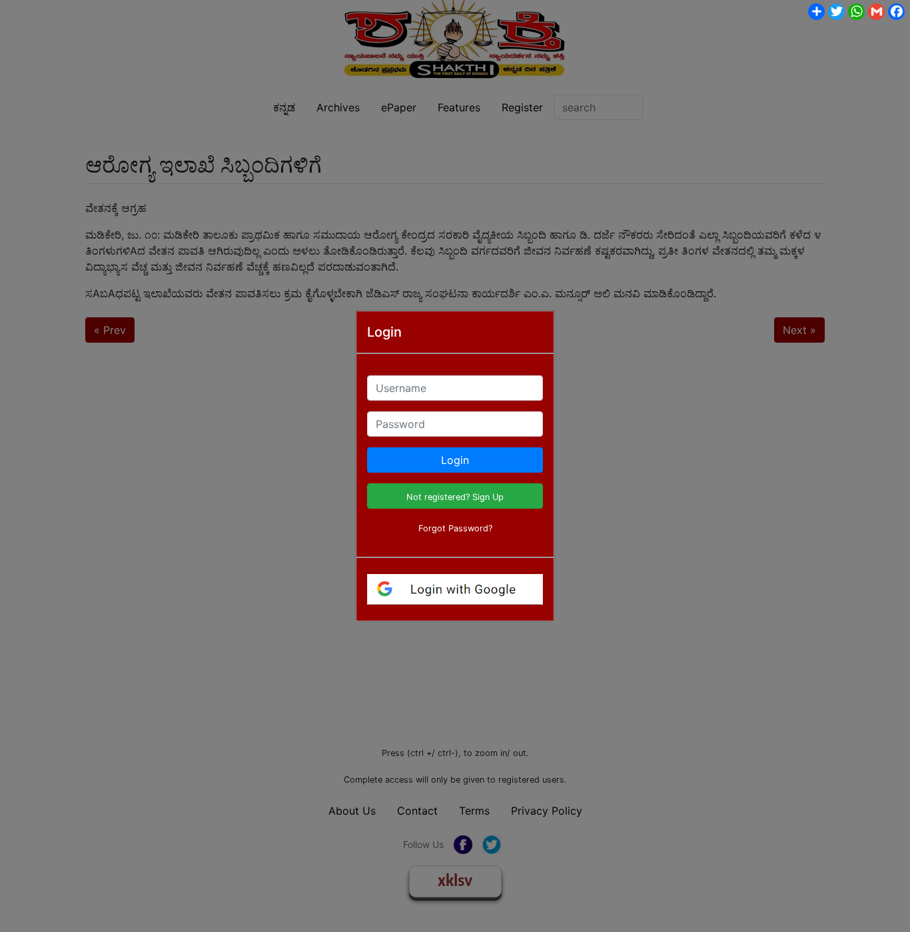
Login (455, 460)
